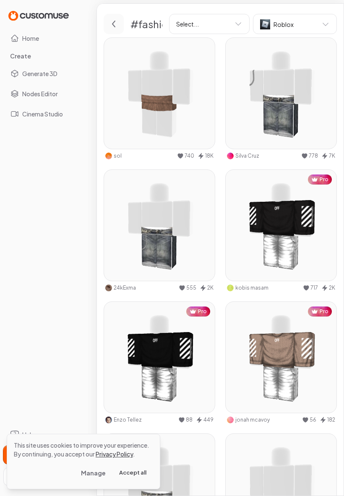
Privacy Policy (114, 454)
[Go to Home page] (38, 15)
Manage (93, 473)
